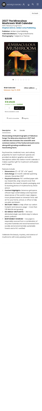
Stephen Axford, (9, 28)
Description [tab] (6, 130)
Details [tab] (22, 130)
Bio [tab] (15, 130)
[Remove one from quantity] (6, 108)
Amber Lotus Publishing (26, 28)
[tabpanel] (21, 189)
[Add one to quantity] (12, 108)
